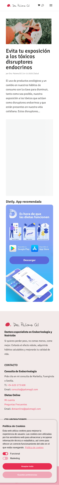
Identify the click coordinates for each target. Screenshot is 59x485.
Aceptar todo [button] (27, 466)
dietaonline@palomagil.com (26, 408)
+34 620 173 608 (17, 385)
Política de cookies (34, 447)
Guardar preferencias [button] (27, 475)
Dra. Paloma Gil (15, 73)
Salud (36, 73)
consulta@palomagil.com (25, 389)
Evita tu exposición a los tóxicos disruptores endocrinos (28, 59)
